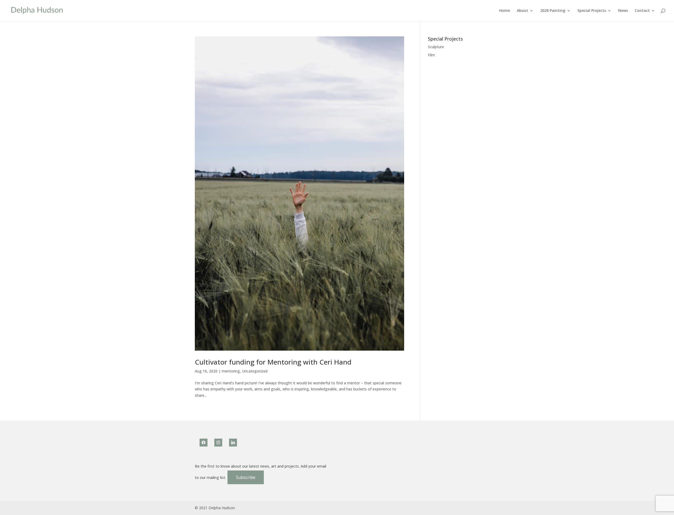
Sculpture (436, 46)
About (522, 11)
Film (431, 54)
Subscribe (245, 477)
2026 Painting (552, 11)
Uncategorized (254, 371)
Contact (642, 11)
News (623, 11)
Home (504, 11)
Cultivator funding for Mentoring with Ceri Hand (273, 362)
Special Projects (591, 11)
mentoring (231, 371)
